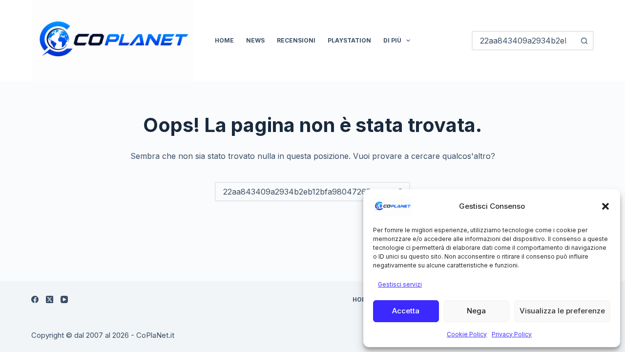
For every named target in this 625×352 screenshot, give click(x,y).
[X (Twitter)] (49, 299)
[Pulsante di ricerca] (584, 40)
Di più (392, 40)
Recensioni (296, 40)
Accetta (405, 310)
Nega (476, 310)
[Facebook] (35, 299)
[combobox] (304, 191)
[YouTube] (64, 299)
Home (224, 40)
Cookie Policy (467, 334)
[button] (605, 206)
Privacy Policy (512, 334)
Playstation (349, 40)
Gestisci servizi (400, 284)
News (255, 40)
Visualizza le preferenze (562, 310)
